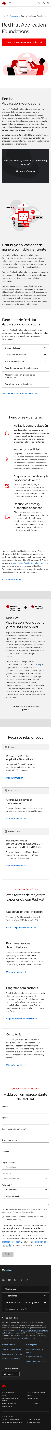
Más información (14, 777)
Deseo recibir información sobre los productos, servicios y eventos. (25, 1218)
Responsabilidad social (34, 1356)
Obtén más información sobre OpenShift (25, 708)
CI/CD (37, 664)
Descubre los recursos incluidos (18, 393)
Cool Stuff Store (32, 1403)
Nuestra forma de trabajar (12, 1349)
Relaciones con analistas (11, 1358)
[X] (21, 1280)
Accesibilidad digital (33, 1422)
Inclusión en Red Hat (9, 1403)
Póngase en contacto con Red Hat (10, 1399)
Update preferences (25, 171)
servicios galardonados (26, 1338)
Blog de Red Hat (32, 1398)
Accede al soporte (11, 579)
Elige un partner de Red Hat (20, 1018)
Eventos (4, 1395)
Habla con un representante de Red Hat (24, 42)
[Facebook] (15, 1280)
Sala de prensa (32, 1345)
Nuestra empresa (8, 1345)
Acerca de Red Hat (8, 1392)
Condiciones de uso (33, 1419)
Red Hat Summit (7, 1406)
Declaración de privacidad (10, 1419)
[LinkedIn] (3, 1280)
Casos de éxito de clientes (12, 1354)
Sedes (29, 1395)
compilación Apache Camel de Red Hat (30, 563)
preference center (11, 1241)
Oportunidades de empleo (36, 1361)
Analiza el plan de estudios (19, 927)
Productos (13, 16)
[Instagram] (27, 1280)
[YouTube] (9, 1280)
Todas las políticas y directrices (12, 1422)
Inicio (4, 16)
